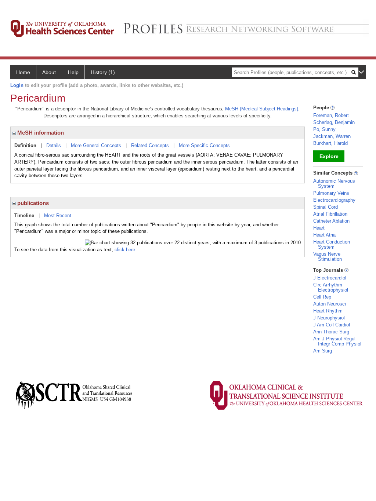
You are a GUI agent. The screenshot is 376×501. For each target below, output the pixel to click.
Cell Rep (322, 297)
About (49, 72)
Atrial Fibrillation (330, 214)
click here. (126, 249)
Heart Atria (324, 235)
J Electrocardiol (329, 278)
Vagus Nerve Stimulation (327, 256)
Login (17, 85)
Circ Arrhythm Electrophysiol (330, 287)
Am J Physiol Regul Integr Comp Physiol (337, 341)
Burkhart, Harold (330, 143)
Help (73, 72)
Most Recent (57, 215)
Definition (25, 145)
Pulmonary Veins (331, 193)
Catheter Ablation (331, 221)
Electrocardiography (334, 200)
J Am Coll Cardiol (331, 325)
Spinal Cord (325, 207)
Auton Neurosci (329, 304)
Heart (319, 228)
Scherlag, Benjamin (334, 122)
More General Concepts (96, 145)
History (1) (103, 72)
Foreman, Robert (331, 115)
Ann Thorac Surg (331, 331)
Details (53, 145)
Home (23, 72)
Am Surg (322, 351)
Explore (329, 156)
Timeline (24, 215)
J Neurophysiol (329, 318)
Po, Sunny (324, 129)
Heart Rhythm (328, 311)
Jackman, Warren (332, 136)
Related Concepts (150, 145)
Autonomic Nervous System (334, 183)
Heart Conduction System (331, 244)
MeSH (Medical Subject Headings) (261, 108)
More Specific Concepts (204, 145)
